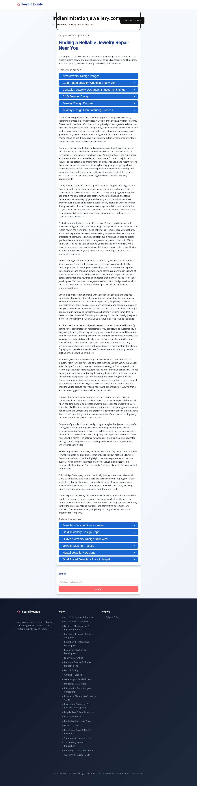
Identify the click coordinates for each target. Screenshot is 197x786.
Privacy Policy (112, 617)
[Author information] (76, 35)
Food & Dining (71, 670)
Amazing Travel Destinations (78, 750)
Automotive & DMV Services (78, 621)
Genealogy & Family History (78, 679)
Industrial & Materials (75, 683)
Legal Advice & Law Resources (79, 712)
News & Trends (72, 725)
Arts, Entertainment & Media (78, 617)
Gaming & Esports (73, 674)
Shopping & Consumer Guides (79, 738)
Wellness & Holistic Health (77, 754)
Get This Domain (132, 20)
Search (98, 589)
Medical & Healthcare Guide (78, 721)
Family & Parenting (73, 657)
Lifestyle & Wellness (74, 716)
